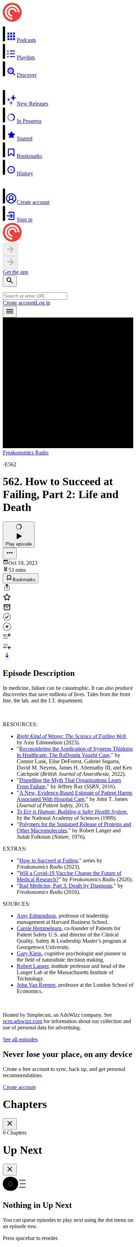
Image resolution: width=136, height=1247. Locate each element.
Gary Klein (29, 953)
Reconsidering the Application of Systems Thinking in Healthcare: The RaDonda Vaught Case (75, 752)
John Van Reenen (36, 985)
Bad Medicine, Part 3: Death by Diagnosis (65, 886)
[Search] (10, 281)
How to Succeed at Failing (48, 860)
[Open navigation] (10, 312)
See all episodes (20, 1039)
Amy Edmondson (36, 916)
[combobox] (35, 296)
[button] (68, 34)
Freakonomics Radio (25, 452)
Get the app (15, 272)
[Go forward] (10, 262)
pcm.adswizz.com (22, 1021)
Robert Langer (32, 966)
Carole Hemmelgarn (39, 928)
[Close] (10, 1124)
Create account (19, 303)
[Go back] (10, 249)
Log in (43, 303)
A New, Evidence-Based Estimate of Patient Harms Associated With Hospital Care (74, 796)
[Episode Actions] (10, 553)
